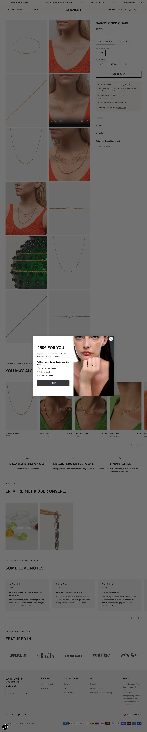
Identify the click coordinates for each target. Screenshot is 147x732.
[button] (5, 727)
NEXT (53, 383)
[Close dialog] (111, 339)
